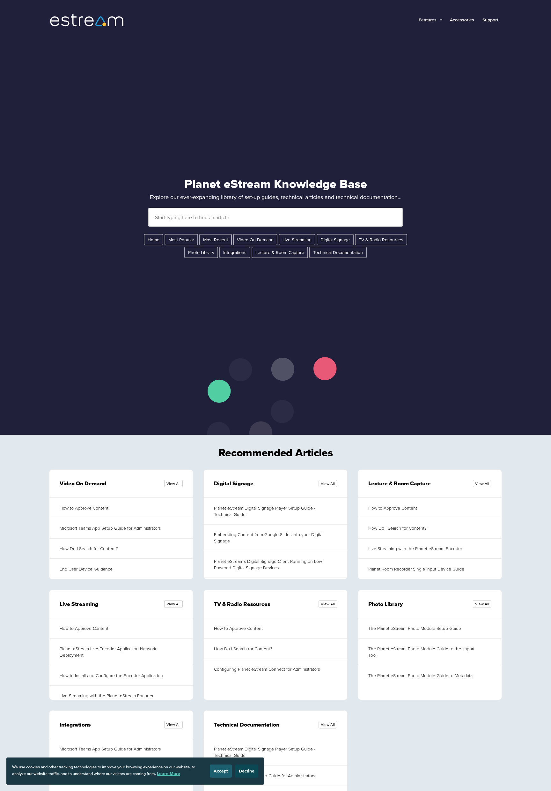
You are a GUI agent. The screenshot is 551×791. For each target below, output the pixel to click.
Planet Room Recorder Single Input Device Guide (416, 568)
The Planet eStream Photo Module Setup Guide (414, 628)
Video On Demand (255, 239)
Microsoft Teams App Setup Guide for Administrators (110, 528)
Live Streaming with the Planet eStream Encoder (415, 548)
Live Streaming (297, 239)
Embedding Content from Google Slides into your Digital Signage (268, 537)
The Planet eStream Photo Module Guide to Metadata (420, 675)
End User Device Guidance (86, 568)
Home (153, 239)
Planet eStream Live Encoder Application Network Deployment (108, 652)
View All (173, 483)
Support (490, 19)
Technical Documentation (338, 252)
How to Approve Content (84, 508)
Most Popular (181, 239)
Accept (221, 770)
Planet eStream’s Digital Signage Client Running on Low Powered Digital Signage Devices (268, 564)
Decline (246, 770)
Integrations (234, 252)
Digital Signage (335, 239)
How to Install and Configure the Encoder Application (111, 675)
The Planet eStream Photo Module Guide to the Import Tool (421, 652)
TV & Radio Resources (381, 239)
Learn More (168, 773)
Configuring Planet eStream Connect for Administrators (267, 669)
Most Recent (215, 239)
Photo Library (201, 252)
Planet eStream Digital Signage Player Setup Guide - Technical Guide (264, 511)
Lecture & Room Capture (279, 252)
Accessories (462, 19)
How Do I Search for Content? (89, 548)
